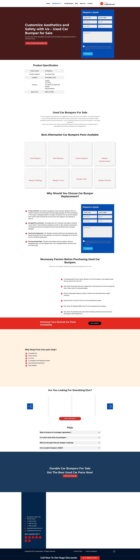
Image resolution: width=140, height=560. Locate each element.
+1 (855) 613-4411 (91, 558)
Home (52, 503)
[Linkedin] (40, 537)
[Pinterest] (36, 537)
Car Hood (84, 513)
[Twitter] (29, 537)
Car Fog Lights (69, 516)
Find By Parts (54, 510)
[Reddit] (33, 537)
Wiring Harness (69, 503)
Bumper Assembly (69, 513)
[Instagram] (26, 540)
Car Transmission (86, 505)
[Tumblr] (29, 540)
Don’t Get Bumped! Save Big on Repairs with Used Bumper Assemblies (110, 505)
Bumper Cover (85, 503)
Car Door (67, 510)
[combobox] (90, 17)
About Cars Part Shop (32, 534)
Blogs (51, 505)
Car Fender (85, 510)
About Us (52, 508)
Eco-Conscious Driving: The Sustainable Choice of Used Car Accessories (110, 534)
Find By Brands (54, 513)
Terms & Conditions (91, 551)
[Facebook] (26, 537)
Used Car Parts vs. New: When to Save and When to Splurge (110, 519)
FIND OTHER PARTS (70, 418)
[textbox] (88, 17)
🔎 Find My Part (88, 53)
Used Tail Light (86, 508)
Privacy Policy (78, 551)
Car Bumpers (68, 508)
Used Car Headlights (70, 505)
